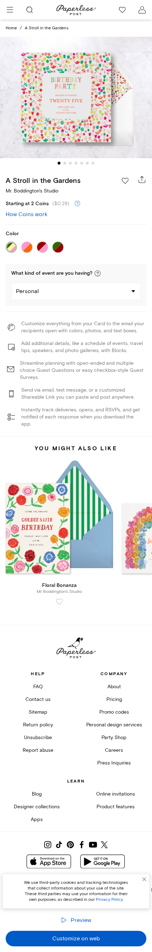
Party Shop (114, 737)
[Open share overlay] (142, 179)
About (114, 687)
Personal (27, 291)
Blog (37, 794)
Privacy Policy (109, 899)
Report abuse (38, 750)
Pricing (114, 699)
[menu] (10, 10)
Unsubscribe (38, 737)
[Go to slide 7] (93, 163)
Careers (114, 750)
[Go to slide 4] (76, 163)
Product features (116, 807)
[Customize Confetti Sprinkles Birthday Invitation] (76, 97)
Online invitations (115, 794)
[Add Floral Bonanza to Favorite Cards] (59, 601)
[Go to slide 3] (70, 163)
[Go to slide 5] (81, 163)
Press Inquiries (114, 763)
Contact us (38, 699)
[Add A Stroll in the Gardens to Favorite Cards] (125, 181)
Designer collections (37, 807)
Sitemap (38, 712)
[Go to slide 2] (64, 163)
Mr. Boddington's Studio (32, 191)
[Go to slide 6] (87, 163)
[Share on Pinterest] (70, 844)
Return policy (38, 725)
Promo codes (114, 712)
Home (11, 28)
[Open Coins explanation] (77, 203)
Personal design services (114, 725)
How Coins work (26, 214)
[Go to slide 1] (59, 163)
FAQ (38, 687)
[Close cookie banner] (144, 879)
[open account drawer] (142, 10)
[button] (97, 273)
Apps (37, 819)
